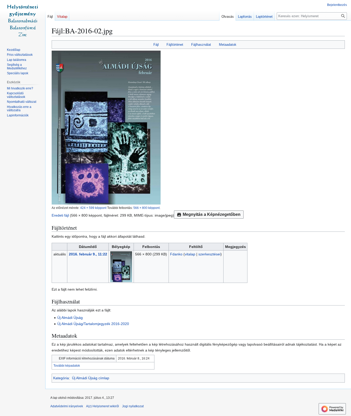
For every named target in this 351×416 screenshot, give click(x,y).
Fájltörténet (175, 45)
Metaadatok (227, 45)
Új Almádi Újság (70, 318)
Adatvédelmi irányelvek (66, 406)
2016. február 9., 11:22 (88, 254)
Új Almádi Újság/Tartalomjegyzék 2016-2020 (93, 324)
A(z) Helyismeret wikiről (102, 406)
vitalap (190, 254)
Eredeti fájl (60, 215)
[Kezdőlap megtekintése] (22, 20)
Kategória (61, 378)
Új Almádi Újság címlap (90, 378)
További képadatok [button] (66, 365)
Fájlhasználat (201, 45)
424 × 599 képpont (93, 207)
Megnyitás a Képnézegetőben (212, 214)
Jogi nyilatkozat (133, 406)
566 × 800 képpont (146, 207)
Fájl (156, 45)
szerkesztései (209, 254)
